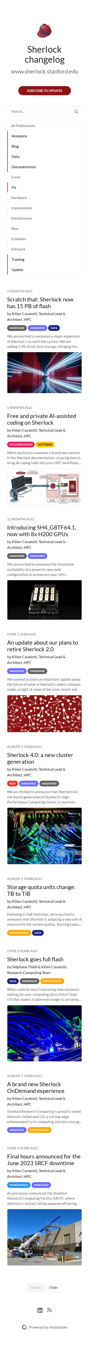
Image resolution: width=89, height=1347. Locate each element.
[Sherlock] (44, 31)
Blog (15, 146)
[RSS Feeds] (49, 1309)
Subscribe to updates (44, 91)
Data (15, 156)
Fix (14, 187)
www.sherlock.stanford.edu (44, 71)
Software (18, 249)
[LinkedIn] (42, 1309)
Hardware (19, 197)
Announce (19, 136)
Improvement (21, 208)
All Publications (23, 125)
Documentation (24, 167)
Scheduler (19, 239)
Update (17, 269)
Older (53, 1287)
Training (18, 259)
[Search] (76, 111)
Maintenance (21, 218)
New (14, 228)
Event (15, 177)
